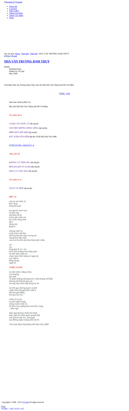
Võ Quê (25, 402)
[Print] (7, 56)
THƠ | (12, 409)
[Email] (13, 56)
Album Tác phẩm (16, 15)
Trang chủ (13, 6)
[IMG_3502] (64, 94)
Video (11, 18)
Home (17, 54)
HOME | (5, 409)
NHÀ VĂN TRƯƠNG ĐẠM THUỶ (27, 61)
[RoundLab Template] (13, 2)
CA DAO (13, 9)
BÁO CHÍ (19, 409)
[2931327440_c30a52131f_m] (21, 145)
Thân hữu (25, 54)
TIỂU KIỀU (14, 11)
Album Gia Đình (16, 13)
